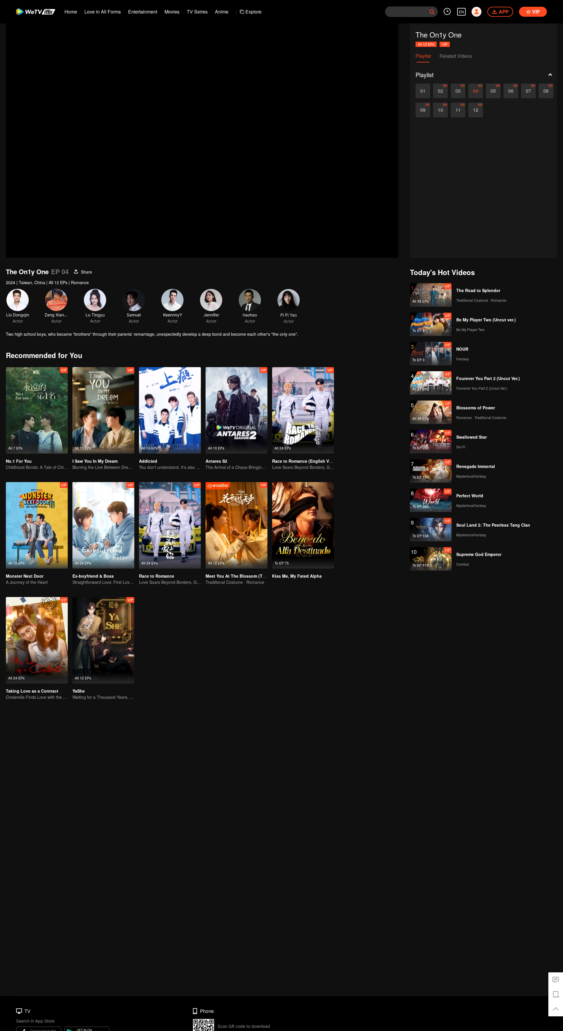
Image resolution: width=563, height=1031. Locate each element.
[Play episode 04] (475, 91)
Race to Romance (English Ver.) (303, 461)
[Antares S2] (236, 410)
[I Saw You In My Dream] (103, 410)
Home (71, 11)
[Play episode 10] (440, 110)
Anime (221, 11)
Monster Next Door (24, 576)
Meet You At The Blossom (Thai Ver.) (242, 576)
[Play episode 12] (475, 110)
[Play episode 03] (458, 91)
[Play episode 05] (493, 91)
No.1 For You (19, 461)
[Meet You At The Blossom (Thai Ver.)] (236, 525)
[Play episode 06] (510, 91)
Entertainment (142, 11)
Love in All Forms (102, 11)
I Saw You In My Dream (95, 461)
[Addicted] (170, 410)
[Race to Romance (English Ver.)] (303, 410)
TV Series (197, 11)
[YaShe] (103, 640)
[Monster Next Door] (37, 525)
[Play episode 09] (423, 110)
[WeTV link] (36, 11)
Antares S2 (216, 461)
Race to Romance (156, 576)
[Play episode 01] (423, 91)
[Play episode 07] (528, 91)
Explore (253, 11)
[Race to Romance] (170, 525)
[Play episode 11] (458, 110)
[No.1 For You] (37, 410)
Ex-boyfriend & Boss (93, 576)
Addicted (148, 461)
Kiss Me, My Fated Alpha (297, 576)
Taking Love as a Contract (32, 691)
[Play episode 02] (440, 91)
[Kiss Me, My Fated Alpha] (303, 525)
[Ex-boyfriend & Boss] (103, 525)
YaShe (78, 691)
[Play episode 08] (546, 91)
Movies (172, 11)
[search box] (431, 11)
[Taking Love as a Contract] (37, 640)
